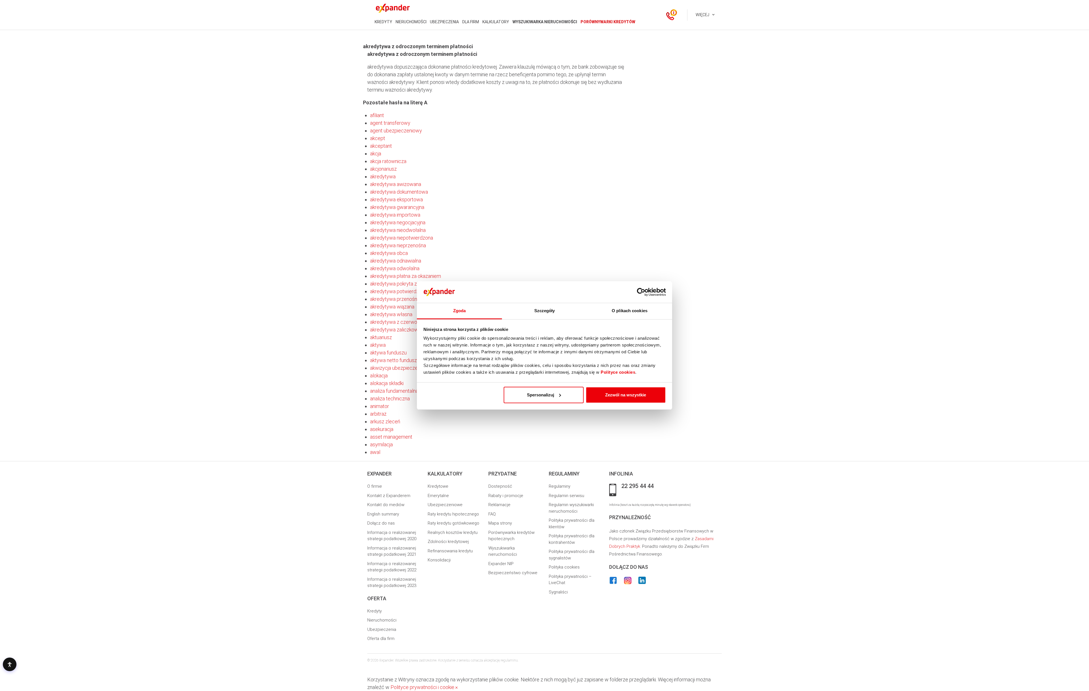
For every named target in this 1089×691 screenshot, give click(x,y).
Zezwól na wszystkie (625, 394)
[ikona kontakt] (670, 15)
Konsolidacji (439, 560)
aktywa (378, 345)
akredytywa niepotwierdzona (401, 238)
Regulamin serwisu (566, 495)
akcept (377, 138)
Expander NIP (501, 563)
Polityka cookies (564, 567)
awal (375, 452)
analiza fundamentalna (394, 391)
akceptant (381, 146)
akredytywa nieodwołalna (398, 230)
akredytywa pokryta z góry (399, 284)
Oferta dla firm (380, 638)
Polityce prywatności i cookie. (423, 687)
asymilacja (381, 444)
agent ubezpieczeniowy (396, 131)
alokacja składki (387, 383)
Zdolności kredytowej (448, 541)
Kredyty (374, 611)
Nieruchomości (381, 620)
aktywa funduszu (388, 353)
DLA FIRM (470, 22)
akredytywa (383, 176)
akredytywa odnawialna (395, 261)
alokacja (379, 376)
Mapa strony (500, 523)
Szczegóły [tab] (544, 310)
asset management (391, 437)
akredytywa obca (389, 253)
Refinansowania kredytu (450, 550)
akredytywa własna (391, 314)
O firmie (374, 486)
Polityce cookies (618, 372)
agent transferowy (390, 123)
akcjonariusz (383, 169)
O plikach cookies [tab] (629, 310)
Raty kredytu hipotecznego (453, 514)
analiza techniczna (390, 399)
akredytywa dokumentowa (399, 192)
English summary (383, 514)
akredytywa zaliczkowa (395, 330)
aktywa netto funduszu (394, 360)
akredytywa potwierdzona (398, 291)
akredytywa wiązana (392, 307)
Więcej (702, 14)
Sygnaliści (558, 592)
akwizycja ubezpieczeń (395, 368)
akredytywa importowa (395, 215)
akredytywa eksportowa (396, 199)
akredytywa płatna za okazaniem (405, 276)
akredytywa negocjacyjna (397, 222)
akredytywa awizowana (395, 184)
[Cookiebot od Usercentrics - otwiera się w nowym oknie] (641, 292)
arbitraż (378, 414)
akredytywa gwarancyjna (397, 207)
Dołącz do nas (381, 523)
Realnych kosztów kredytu (453, 532)
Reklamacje (499, 504)
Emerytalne (438, 495)
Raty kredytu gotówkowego (453, 523)
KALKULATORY (495, 22)
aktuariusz (381, 337)
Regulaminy (559, 486)
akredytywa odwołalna (394, 268)
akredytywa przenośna (395, 299)
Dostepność (500, 486)
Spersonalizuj (540, 394)
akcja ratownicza (388, 161)
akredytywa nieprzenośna (398, 245)
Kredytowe (438, 486)
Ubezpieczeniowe (445, 504)
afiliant (377, 115)
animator (379, 406)
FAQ (492, 514)
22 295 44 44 (637, 486)
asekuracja (381, 429)
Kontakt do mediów (385, 504)
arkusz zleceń (385, 421)
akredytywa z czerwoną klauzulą (405, 322)
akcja (375, 154)
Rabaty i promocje (505, 495)
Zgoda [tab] (459, 310)
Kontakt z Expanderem (388, 495)
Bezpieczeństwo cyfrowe (512, 572)
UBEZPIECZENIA (444, 22)
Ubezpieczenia (381, 629)
